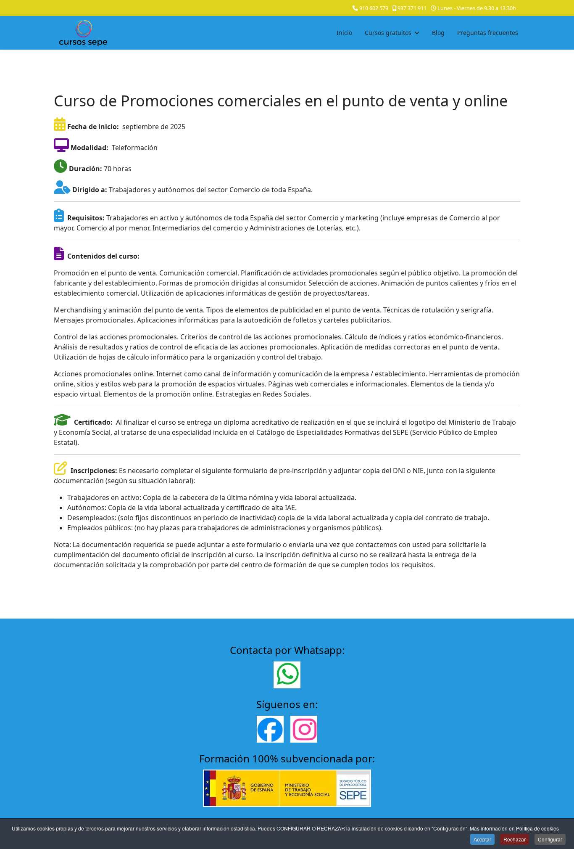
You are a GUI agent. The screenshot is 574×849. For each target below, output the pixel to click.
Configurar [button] (550, 839)
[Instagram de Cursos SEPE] (303, 729)
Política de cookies (537, 828)
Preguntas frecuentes (487, 33)
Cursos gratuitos (388, 33)
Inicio (344, 33)
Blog (438, 33)
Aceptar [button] (482, 839)
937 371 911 (412, 8)
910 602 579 (373, 8)
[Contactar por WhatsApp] (287, 674)
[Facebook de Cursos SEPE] (270, 729)
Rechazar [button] (514, 839)
